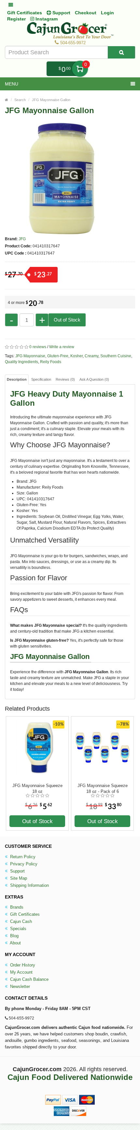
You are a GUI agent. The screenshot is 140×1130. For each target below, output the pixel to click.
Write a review (61, 347)
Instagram (46, 18)
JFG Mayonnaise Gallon (51, 100)
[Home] (6, 100)
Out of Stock (67, 319)
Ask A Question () (94, 379)
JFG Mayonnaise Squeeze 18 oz (37, 788)
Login (107, 12)
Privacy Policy (23, 863)
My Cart (80, 69)
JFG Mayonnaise (30, 356)
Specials (17, 928)
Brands (16, 907)
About (15, 942)
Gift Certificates (24, 12)
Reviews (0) (65, 379)
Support (17, 871)
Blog (14, 935)
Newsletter (19, 986)
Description (17, 379)
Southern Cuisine (115, 356)
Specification (41, 379)
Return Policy (22, 856)
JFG (22, 239)
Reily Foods (50, 362)
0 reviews (37, 347)
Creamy (91, 356)
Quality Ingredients (21, 362)
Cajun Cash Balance (29, 979)
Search (20, 100)
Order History (22, 965)
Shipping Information (29, 885)
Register (16, 18)
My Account (21, 972)
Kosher (76, 356)
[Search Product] (121, 52)
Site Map (18, 878)
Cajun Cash (20, 921)
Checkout (85, 12)
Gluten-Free (57, 356)
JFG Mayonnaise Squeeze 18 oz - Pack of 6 (102, 788)
